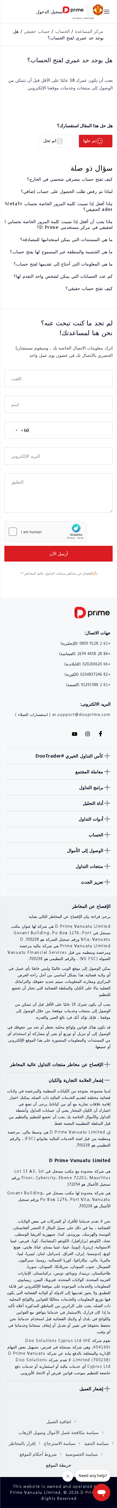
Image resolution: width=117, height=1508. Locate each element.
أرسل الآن (59, 553)
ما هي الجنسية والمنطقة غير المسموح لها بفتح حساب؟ (61, 251)
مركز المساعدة (89, 31)
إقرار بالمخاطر (22, 1443)
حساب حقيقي (37, 31)
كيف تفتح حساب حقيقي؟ (89, 288)
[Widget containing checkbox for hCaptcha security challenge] (45, 531)
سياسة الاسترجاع (59, 1443)
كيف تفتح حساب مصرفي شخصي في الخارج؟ (70, 179)
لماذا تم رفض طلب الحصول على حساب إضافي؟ (67, 191)
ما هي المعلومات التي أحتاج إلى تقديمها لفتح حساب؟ (63, 264)
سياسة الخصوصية (81, 1454)
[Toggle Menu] (106, 11)
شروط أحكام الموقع (38, 1454)
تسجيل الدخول (49, 11)
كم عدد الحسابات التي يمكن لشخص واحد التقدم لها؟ (63, 276)
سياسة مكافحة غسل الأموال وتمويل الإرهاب (58, 1432)
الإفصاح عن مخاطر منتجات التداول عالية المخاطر (58, 573)
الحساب (62, 31)
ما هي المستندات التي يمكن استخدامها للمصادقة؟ (66, 239)
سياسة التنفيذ (96, 1443)
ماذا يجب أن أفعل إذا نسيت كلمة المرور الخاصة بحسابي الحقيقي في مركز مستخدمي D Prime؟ (59, 224)
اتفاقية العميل (58, 1421)
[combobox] (17, 430)
